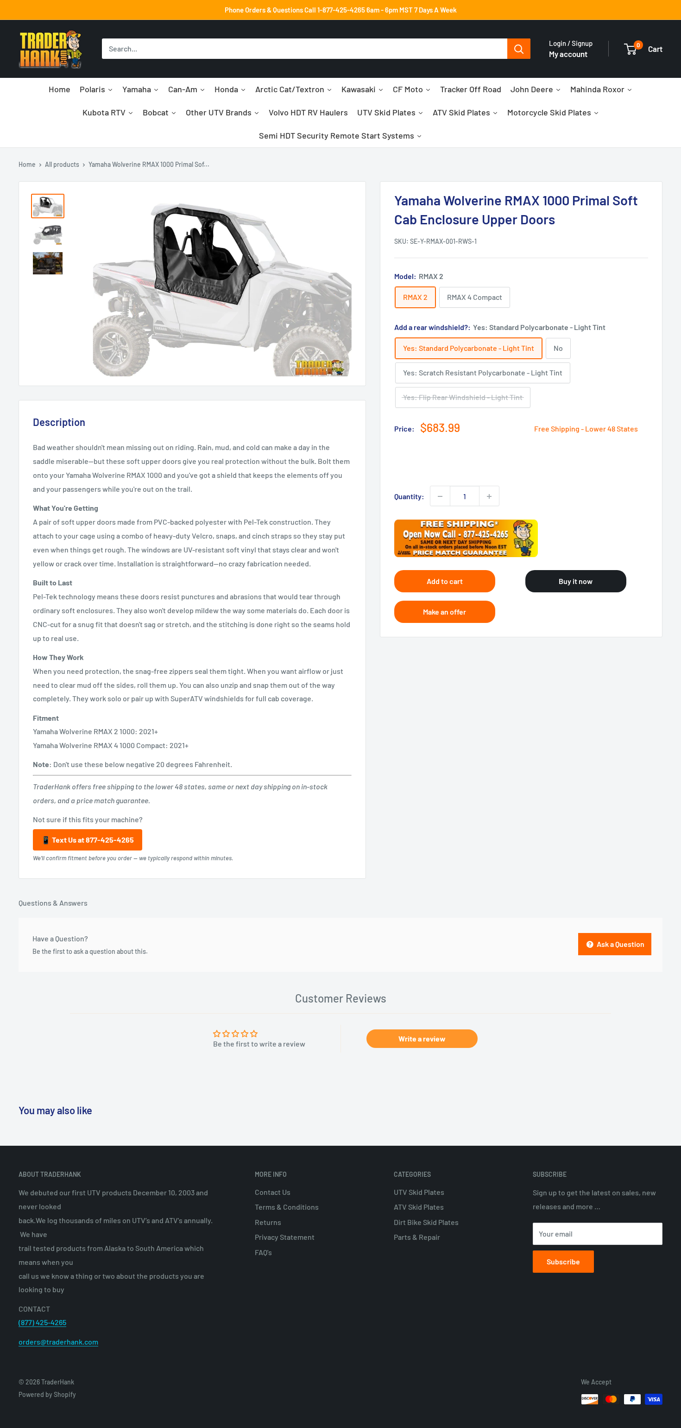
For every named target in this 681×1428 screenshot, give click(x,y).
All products (62, 164)
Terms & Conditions (287, 1206)
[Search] (518, 49)
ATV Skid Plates (419, 1206)
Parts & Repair (417, 1236)
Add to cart (445, 581)
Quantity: (409, 496)
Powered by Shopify (47, 1394)
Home (27, 164)
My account (568, 53)
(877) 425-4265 (42, 1322)
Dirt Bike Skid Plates (426, 1222)
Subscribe (563, 1261)
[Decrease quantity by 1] (440, 496)
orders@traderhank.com (58, 1341)
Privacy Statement (285, 1236)
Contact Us (272, 1191)
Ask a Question (619, 943)
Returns (268, 1222)
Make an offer (444, 611)
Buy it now (576, 581)
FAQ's (263, 1252)
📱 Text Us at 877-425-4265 (87, 839)
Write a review (422, 1038)
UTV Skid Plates (419, 1191)
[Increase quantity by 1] (489, 496)
